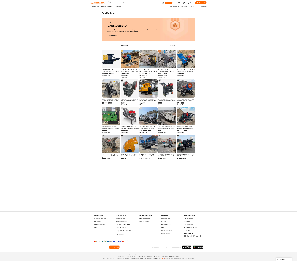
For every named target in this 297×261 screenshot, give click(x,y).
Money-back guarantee (121, 221)
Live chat (163, 221)
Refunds (163, 227)
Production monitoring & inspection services (124, 231)
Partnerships (187, 230)
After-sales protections (121, 227)
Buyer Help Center (165, 218)
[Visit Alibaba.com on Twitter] (191, 236)
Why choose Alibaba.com (100, 218)
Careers (95, 227)
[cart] (184, 3)
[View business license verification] (162, 258)
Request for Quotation (144, 221)
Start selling (187, 221)
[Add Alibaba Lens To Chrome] (114, 247)
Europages (171, 254)
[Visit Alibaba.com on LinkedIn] (188, 236)
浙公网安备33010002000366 (174, 258)
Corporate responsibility (99, 224)
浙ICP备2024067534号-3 (188, 258)
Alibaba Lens (99, 247)
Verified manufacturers (144, 218)
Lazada (148, 254)
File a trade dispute (165, 224)
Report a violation (165, 233)
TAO (161, 254)
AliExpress (126, 254)
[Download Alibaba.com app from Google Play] (198, 247)
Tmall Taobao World (141, 254)
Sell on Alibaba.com (188, 218)
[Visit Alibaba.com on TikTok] (200, 236)
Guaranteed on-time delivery (123, 224)
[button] (163, 3)
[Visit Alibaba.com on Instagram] (194, 236)
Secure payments (120, 218)
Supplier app (155, 247)
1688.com (132, 254)
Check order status (188, 224)
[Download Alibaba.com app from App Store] (186, 247)
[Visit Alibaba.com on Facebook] (185, 236)
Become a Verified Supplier (190, 227)
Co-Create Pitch (97, 221)
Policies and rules (120, 234)
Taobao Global (155, 254)
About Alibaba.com (98, 215)
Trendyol (165, 254)
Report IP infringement (166, 230)
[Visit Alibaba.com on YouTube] (197, 236)
